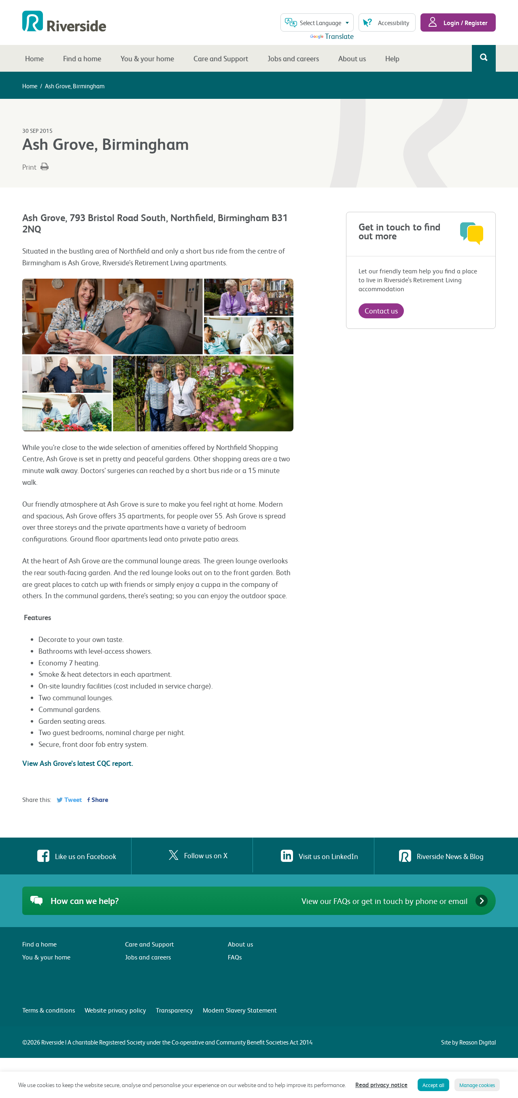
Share (99, 799)
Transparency (174, 1010)
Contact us (381, 310)
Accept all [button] (433, 1084)
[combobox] (317, 22)
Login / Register (465, 22)
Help (392, 58)
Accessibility (393, 23)
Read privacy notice (381, 1085)
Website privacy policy (115, 1010)
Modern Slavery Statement (240, 1010)
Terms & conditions (48, 1010)
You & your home (147, 58)
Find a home (82, 58)
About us (352, 58)
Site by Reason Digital (468, 1042)
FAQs (235, 957)
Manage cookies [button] (477, 1084)
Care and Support (220, 58)
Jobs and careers (293, 58)
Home (34, 58)
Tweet (72, 799)
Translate (339, 36)
